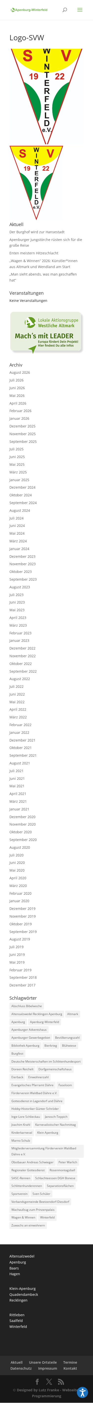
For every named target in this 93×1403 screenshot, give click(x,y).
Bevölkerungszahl (67, 1037)
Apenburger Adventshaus (29, 1030)
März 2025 (18, 472)
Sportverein (19, 1194)
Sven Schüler (41, 1194)
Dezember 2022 (22, 648)
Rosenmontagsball (62, 1170)
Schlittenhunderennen (26, 1186)
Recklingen (18, 1300)
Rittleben (17, 1314)
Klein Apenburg (47, 1132)
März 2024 (18, 541)
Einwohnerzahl (38, 1077)
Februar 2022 (20, 724)
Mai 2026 (17, 395)
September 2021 (23, 755)
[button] (82, 1392)
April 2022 (17, 709)
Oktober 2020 (20, 832)
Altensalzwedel (21, 1256)
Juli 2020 (16, 855)
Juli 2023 (16, 594)
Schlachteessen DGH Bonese (55, 1178)
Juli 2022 (16, 686)
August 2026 (19, 372)
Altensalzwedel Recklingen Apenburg (36, 1014)
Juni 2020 (17, 862)
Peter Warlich (68, 1162)
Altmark (72, 1014)
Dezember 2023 (22, 556)
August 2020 (19, 847)
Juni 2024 (17, 525)
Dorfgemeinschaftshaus (55, 1069)
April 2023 (17, 617)
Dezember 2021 (22, 740)
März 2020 (18, 885)
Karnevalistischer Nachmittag (55, 1124)
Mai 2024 (17, 533)
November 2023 (22, 563)
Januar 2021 (19, 809)
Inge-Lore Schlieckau (25, 1117)
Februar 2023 (20, 633)
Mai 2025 (17, 464)
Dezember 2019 (22, 908)
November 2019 (22, 916)
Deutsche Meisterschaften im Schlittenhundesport (46, 1061)
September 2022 (23, 671)
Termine (70, 1362)
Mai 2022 (17, 702)
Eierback (17, 1077)
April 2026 (17, 403)
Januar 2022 (19, 732)
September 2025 (23, 441)
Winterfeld (47, 1217)
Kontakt (70, 1368)
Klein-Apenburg (22, 1288)
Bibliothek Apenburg (25, 1045)
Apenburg (18, 1022)
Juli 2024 (16, 518)
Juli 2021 (16, 770)
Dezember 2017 (22, 985)
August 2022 (19, 678)
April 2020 (17, 878)
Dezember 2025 (22, 426)
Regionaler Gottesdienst (28, 1170)
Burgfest (17, 1053)
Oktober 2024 (20, 495)
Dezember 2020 (22, 816)
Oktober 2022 (20, 663)
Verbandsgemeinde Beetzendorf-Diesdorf (40, 1202)
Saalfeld (16, 1320)
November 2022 (22, 656)
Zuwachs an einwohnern (28, 1225)
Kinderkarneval (21, 1132)
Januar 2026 (19, 418)
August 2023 (19, 587)
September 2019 (23, 931)
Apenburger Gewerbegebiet (30, 1037)
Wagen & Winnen (23, 1217)
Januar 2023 (19, 640)
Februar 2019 (20, 970)
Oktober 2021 (20, 747)
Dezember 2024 (22, 487)
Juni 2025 (17, 456)
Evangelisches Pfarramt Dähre (32, 1085)
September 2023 (23, 579)
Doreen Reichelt (22, 1069)
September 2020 (23, 839)
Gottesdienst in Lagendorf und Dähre (36, 1101)
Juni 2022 (17, 694)
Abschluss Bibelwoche (26, 1006)
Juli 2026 (16, 380)
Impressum (47, 1368)
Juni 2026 (17, 387)
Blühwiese (69, 1045)
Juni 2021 (17, 778)
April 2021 (17, 793)
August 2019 (19, 939)
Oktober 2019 (20, 924)
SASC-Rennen (20, 1178)
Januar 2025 (19, 479)
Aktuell (17, 1362)
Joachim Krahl (20, 1124)
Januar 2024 (19, 548)
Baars (14, 1268)
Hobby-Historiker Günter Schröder (35, 1109)
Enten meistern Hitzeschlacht (33, 253)
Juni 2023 (17, 602)
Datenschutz (21, 1368)
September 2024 (23, 502)
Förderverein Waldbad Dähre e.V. (34, 1093)
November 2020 (22, 824)
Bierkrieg (50, 1045)
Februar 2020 (20, 893)
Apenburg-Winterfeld (44, 1022)
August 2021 (19, 763)
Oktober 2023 (20, 571)
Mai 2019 (17, 962)
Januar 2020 (19, 900)
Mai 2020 (17, 870)
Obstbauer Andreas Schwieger (32, 1162)
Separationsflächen (60, 1186)
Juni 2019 (17, 954)
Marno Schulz (20, 1140)
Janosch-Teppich (56, 1117)
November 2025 (22, 433)
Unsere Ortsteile (43, 1362)
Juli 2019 (16, 946)
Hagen (14, 1273)
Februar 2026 (20, 410)
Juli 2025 (16, 449)
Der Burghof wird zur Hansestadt (36, 232)
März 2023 (18, 625)
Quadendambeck (23, 1294)
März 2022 (18, 717)
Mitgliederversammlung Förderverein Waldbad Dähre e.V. (43, 1151)
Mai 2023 (17, 610)
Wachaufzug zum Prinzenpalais (33, 1210)
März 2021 (18, 801)
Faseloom (65, 1085)
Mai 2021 (17, 786)
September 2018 (23, 977)
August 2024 (19, 510)
